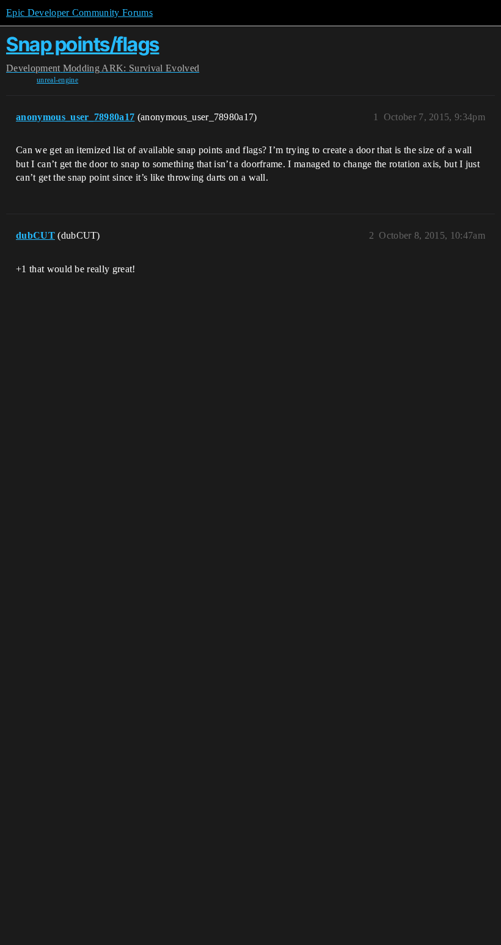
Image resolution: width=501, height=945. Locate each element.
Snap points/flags (82, 44)
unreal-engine (57, 80)
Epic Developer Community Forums (79, 12)
